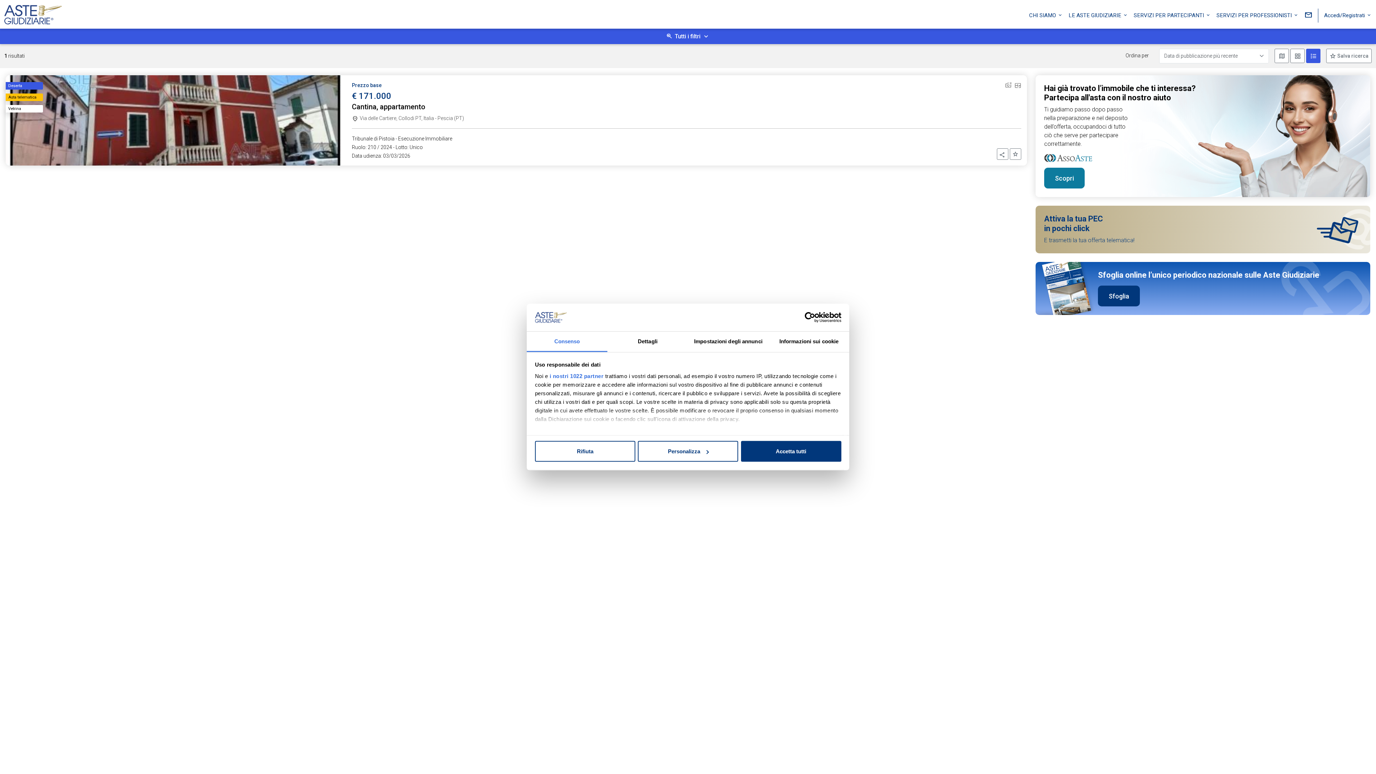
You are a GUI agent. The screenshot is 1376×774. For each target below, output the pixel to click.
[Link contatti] (1308, 16)
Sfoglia (1119, 296)
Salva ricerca (1352, 56)
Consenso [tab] (567, 341)
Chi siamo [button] (1043, 15)
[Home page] (33, 13)
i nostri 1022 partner (577, 376)
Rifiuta (585, 451)
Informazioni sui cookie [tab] (808, 341)
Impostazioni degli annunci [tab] (728, 341)
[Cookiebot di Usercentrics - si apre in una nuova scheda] (810, 317)
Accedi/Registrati (1345, 15)
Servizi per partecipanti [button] (1169, 15)
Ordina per (1137, 55)
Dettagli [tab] (648, 341)
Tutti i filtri (688, 36)
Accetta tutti (791, 451)
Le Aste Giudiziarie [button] (1096, 15)
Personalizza (684, 451)
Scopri (1064, 178)
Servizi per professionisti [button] (1255, 15)
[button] (1002, 154)
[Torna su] (1358, 756)
